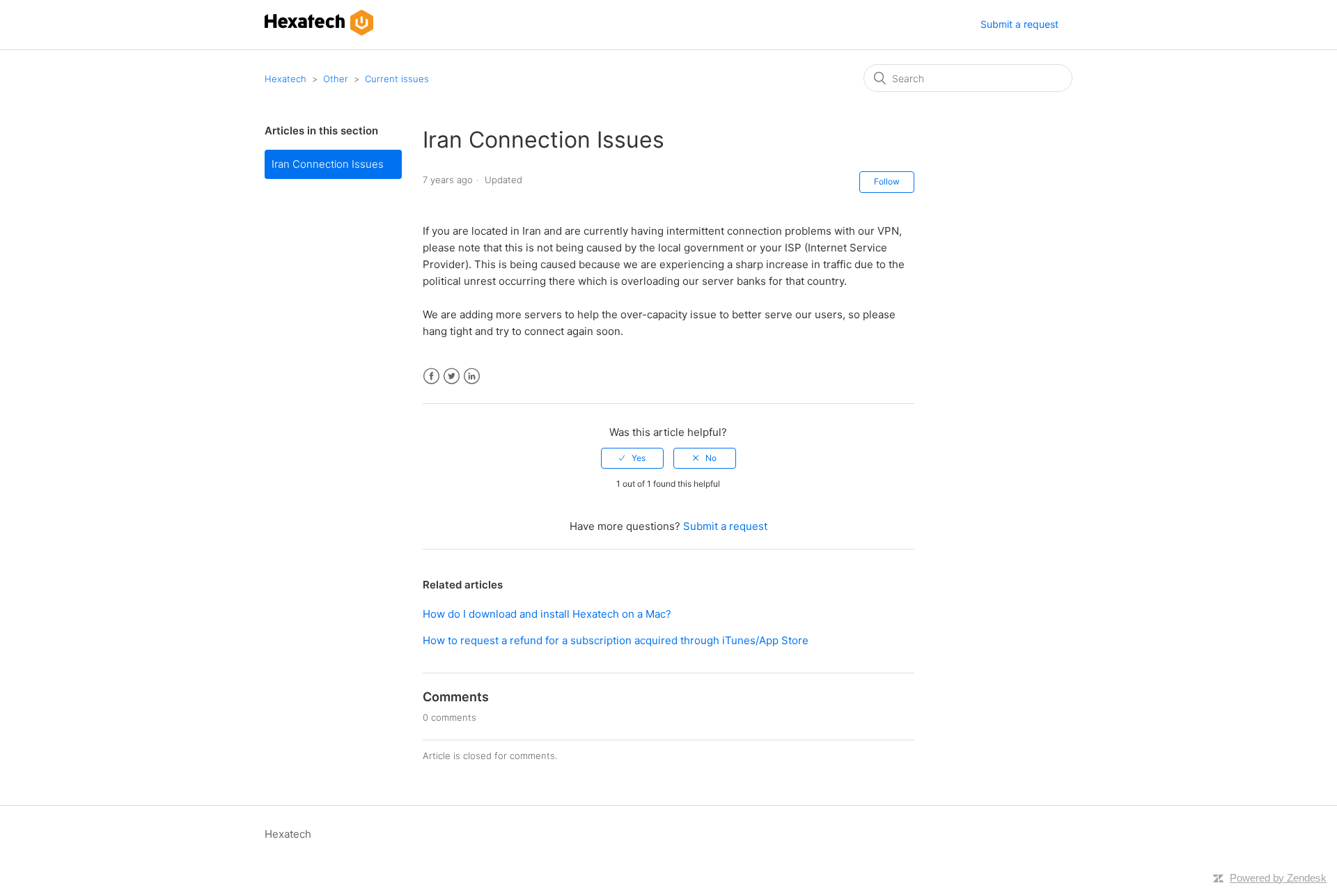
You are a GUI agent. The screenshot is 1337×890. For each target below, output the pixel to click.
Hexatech (285, 78)
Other (335, 78)
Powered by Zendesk (1278, 878)
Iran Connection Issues (328, 164)
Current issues (397, 78)
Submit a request (1019, 24)
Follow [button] (887, 181)
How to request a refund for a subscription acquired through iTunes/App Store (615, 640)
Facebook (431, 376)
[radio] (632, 458)
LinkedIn (471, 376)
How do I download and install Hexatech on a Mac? (547, 613)
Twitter (451, 376)
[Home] (319, 31)
